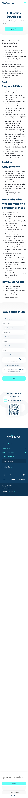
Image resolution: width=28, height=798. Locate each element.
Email (6, 337)
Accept (14, 783)
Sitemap (5, 491)
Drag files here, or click (14, 360)
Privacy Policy (14, 795)
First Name (8, 319)
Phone (7, 346)
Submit (14, 378)
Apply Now (14, 29)
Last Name (8, 328)
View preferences (14, 792)
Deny (14, 788)
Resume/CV (9, 355)
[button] (4, 475)
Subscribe (7, 467)
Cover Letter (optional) (12, 365)
